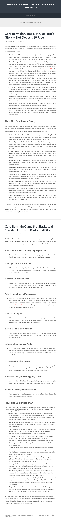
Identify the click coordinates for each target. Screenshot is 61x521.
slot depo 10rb (48, 69)
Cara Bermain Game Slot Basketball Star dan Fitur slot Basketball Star (29, 228)
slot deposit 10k (20, 305)
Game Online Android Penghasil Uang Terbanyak (30, 6)
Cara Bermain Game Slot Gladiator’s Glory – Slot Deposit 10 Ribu (29, 35)
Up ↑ (40, 516)
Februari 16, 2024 (10, 234)
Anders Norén (49, 515)
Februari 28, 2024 (10, 41)
